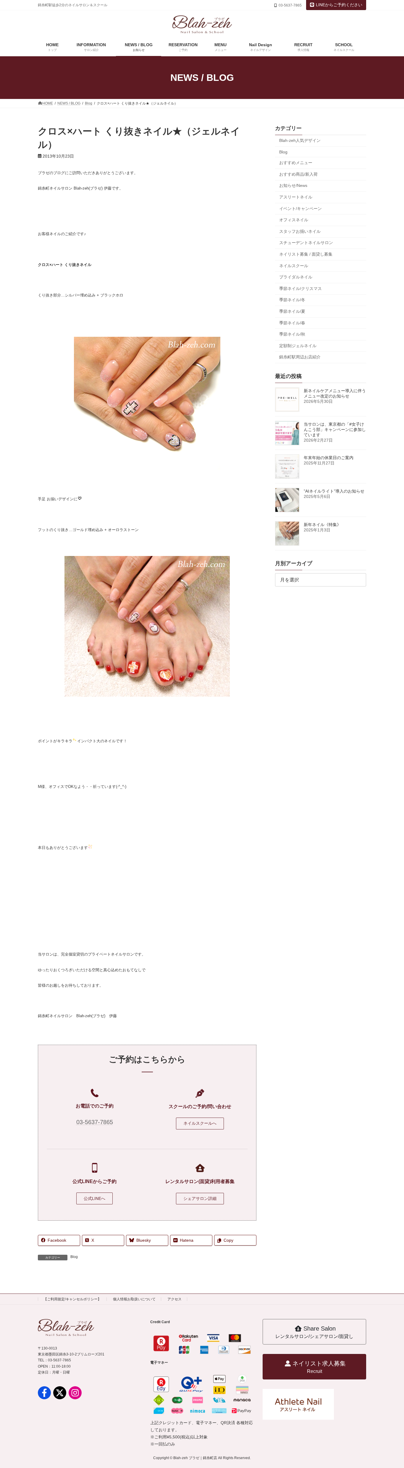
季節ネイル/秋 (292, 334)
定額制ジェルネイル (297, 345)
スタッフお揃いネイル (300, 231)
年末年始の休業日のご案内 (328, 457)
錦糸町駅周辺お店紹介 (300, 357)
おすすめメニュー (295, 162)
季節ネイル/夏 (292, 311)
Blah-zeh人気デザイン (300, 140)
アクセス (174, 1299)
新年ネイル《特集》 (322, 524)
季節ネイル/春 (292, 322)
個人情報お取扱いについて (134, 1299)
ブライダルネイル (295, 277)
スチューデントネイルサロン (306, 242)
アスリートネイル (295, 197)
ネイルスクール (293, 265)
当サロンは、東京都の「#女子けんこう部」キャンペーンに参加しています (335, 429)
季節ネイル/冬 (292, 299)
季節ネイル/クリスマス (300, 288)
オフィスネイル (293, 219)
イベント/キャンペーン (300, 208)
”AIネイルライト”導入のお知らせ (334, 491)
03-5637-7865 (94, 1122)
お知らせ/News (293, 185)
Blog (74, 1257)
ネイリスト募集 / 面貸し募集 (305, 254)
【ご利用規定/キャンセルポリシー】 (72, 1299)
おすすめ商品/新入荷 (298, 174)
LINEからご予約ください (339, 4)
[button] (200, 1123)
